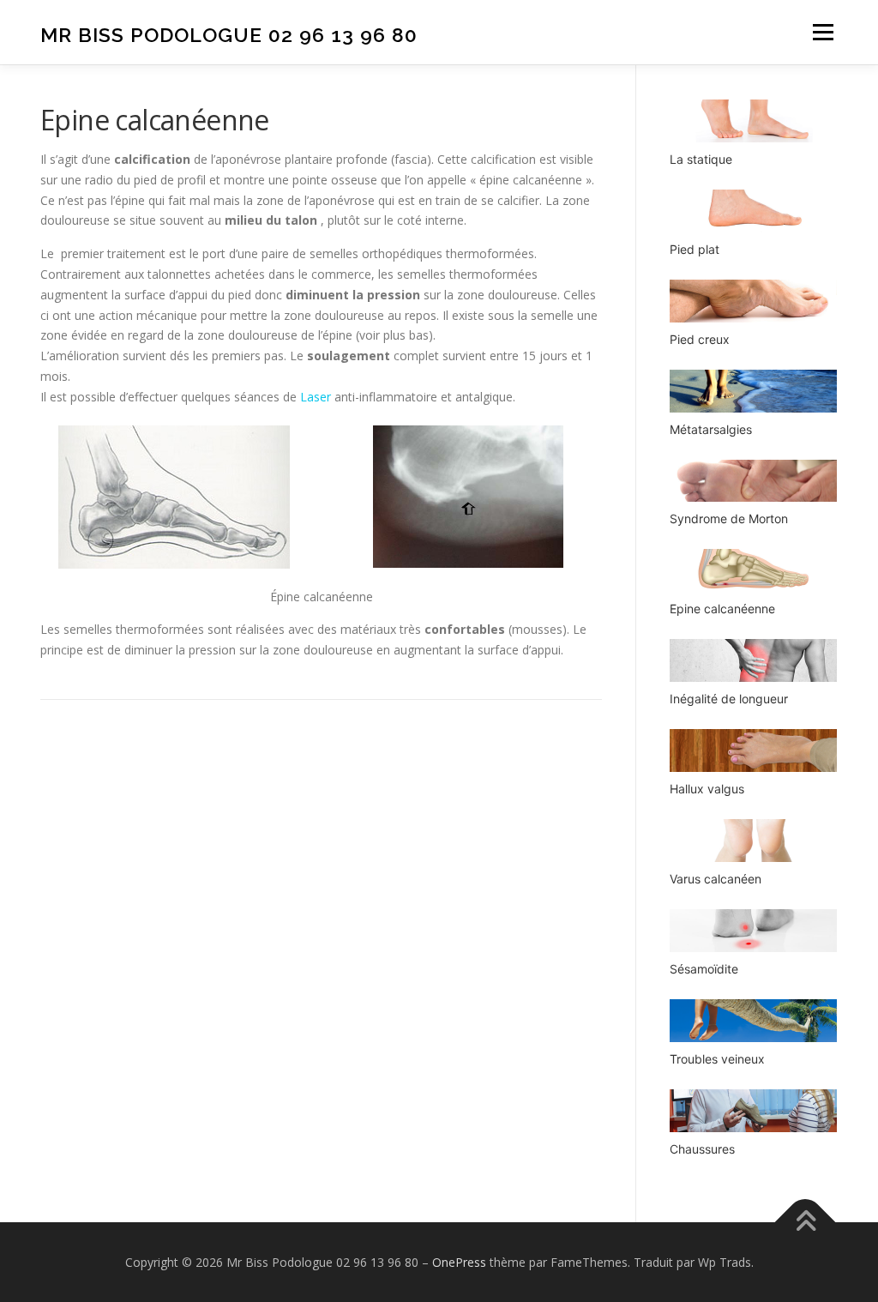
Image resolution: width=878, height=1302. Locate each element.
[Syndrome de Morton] (753, 481)
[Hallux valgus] (753, 750)
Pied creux (700, 339)
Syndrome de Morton (729, 518)
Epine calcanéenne (722, 608)
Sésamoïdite (704, 968)
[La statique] (753, 120)
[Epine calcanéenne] (753, 570)
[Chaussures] (753, 1110)
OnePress (459, 1262)
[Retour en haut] (805, 1221)
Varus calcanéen (715, 878)
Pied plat (694, 249)
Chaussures (702, 1149)
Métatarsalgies (711, 429)
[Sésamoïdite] (753, 930)
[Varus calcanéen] (753, 840)
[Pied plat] (753, 211)
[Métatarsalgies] (753, 391)
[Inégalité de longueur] (753, 660)
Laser (315, 397)
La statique (701, 159)
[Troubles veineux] (753, 1020)
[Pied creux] (753, 301)
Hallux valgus (707, 788)
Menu (823, 32)
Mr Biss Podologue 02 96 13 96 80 (229, 34)
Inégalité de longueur (729, 698)
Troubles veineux (717, 1059)
